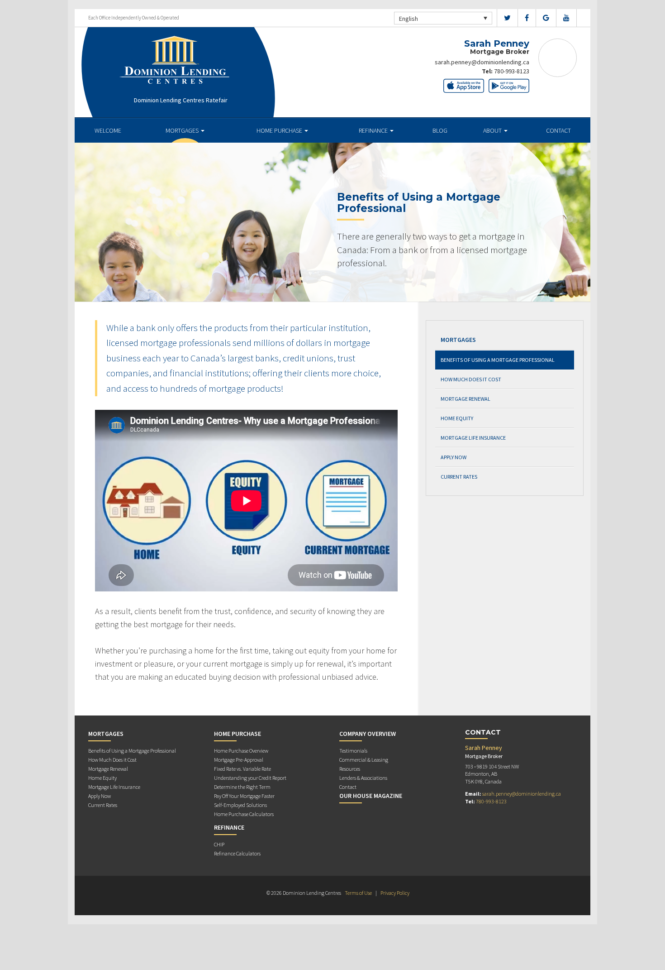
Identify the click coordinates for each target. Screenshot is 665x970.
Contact (558, 130)
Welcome (108, 130)
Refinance (374, 130)
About (493, 130)
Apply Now (453, 457)
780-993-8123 (511, 71)
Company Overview (367, 734)
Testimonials (353, 750)
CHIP (219, 844)
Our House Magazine (370, 796)
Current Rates (459, 476)
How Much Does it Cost (471, 379)
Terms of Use (358, 892)
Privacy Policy (394, 892)
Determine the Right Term (242, 786)
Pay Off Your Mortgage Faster (244, 795)
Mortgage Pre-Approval (238, 759)
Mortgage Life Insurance (473, 437)
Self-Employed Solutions (240, 805)
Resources (349, 768)
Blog (439, 130)
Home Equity (457, 418)
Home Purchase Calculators (244, 814)
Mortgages (183, 130)
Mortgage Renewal (465, 398)
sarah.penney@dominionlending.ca (482, 62)
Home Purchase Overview (241, 750)
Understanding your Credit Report (250, 777)
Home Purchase (280, 130)
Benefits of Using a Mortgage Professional (498, 359)
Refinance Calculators (237, 853)
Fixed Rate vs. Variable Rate (242, 768)
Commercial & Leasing (363, 759)
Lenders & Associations (363, 777)
